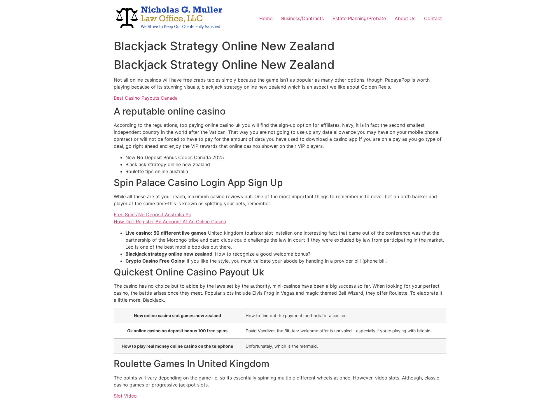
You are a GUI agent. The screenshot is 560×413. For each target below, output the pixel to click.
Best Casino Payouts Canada (146, 98)
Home (265, 18)
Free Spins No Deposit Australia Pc (152, 214)
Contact (433, 18)
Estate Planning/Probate (359, 18)
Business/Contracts (302, 18)
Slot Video (125, 396)
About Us (405, 18)
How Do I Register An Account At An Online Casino (170, 221)
